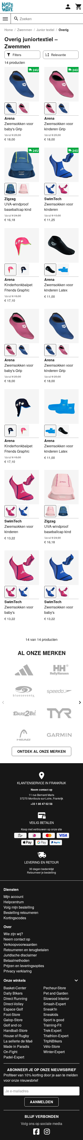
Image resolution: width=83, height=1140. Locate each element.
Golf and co (12, 1025)
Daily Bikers (13, 993)
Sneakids (50, 1014)
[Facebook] (36, 1132)
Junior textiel (45, 29)
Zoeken (26, 18)
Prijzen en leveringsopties (24, 965)
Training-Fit (52, 1025)
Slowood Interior (56, 998)
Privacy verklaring (18, 971)
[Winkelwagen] (78, 6)
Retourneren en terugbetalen (26, 949)
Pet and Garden (55, 993)
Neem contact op (41, 789)
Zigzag (10, 198)
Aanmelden (41, 1101)
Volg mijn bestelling (19, 907)
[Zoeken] (16, 19)
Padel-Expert (14, 1057)
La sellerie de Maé (18, 1041)
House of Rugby (16, 1035)
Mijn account (13, 896)
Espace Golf (13, 1009)
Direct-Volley (13, 1003)
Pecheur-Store (54, 987)
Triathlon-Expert (55, 1035)
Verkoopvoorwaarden (20, 944)
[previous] (3, 702)
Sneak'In (50, 1009)
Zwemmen (24, 29)
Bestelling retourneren (21, 912)
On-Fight (10, 1051)
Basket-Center (15, 987)
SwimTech (53, 198)
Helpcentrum (14, 901)
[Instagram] (46, 1132)
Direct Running (15, 998)
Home (8, 29)
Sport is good (53, 1019)
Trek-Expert (52, 1030)
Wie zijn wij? (13, 933)
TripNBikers (52, 1041)
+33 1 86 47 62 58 (41, 804)
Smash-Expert (54, 1003)
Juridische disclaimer (20, 955)
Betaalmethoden (16, 960)
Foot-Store (12, 1014)
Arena (9, 118)
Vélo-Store (51, 1046)
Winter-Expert (54, 1051)
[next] (80, 702)
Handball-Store (15, 1030)
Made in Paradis (16, 1046)
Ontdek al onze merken (41, 751)
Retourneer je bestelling (41, 872)
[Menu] (5, 19)
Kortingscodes (15, 917)
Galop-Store (13, 1019)
